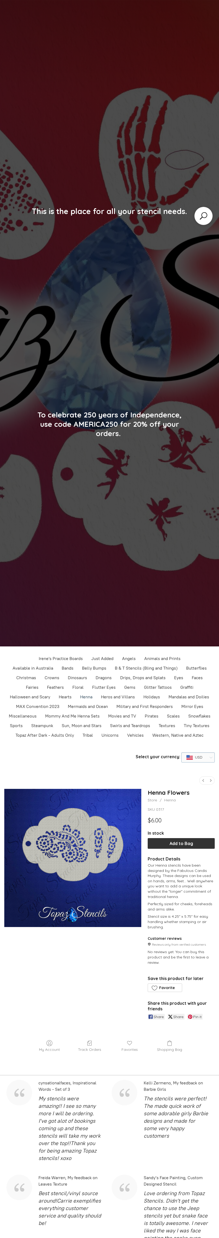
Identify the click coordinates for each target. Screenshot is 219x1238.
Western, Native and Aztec (178, 735)
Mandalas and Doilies (189, 696)
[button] (165, 987)
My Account (49, 1049)
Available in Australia (33, 668)
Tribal (88, 735)
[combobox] (198, 757)
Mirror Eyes (192, 706)
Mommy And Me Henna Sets (72, 716)
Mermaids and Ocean (88, 706)
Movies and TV (122, 716)
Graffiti (186, 687)
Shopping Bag (169, 1049)
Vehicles (135, 735)
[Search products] (203, 216)
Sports (16, 725)
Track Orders (89, 1049)
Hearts (65, 696)
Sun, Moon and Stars (81, 725)
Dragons (104, 677)
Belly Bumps (94, 668)
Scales (173, 716)
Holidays (151, 696)
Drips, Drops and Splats (143, 677)
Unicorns (110, 735)
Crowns (52, 677)
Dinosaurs (77, 677)
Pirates (151, 716)
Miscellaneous (23, 716)
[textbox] (194, 757)
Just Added (102, 658)
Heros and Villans (118, 696)
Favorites (130, 1049)
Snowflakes (199, 716)
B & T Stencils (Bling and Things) (146, 668)
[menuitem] (203, 780)
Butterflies (196, 668)
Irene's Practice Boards (61, 658)
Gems (129, 687)
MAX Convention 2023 (37, 706)
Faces (197, 677)
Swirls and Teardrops (130, 725)
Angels (129, 658)
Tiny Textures (196, 725)
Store (152, 800)
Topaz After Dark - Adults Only (44, 735)
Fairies (32, 687)
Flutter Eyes (104, 687)
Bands (67, 668)
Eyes (178, 677)
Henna (86, 696)
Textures (167, 725)
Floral (78, 687)
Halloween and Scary (30, 696)
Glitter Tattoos (158, 687)
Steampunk (42, 725)
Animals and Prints (162, 658)
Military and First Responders (144, 706)
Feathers (55, 687)
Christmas (26, 677)
